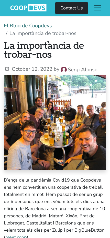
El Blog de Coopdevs (28, 25)
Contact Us (71, 8)
